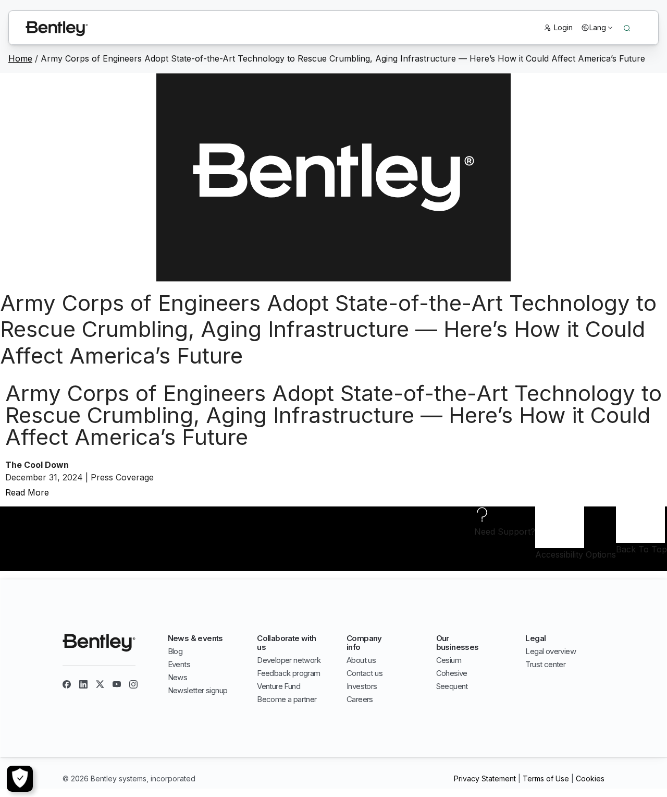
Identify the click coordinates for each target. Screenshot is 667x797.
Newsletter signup (198, 690)
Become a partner (286, 699)
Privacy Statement (485, 778)
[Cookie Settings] (20, 779)
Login (563, 27)
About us (361, 660)
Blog (175, 651)
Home (20, 58)
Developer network (288, 660)
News (178, 677)
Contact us (364, 673)
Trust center (545, 664)
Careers (360, 699)
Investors (362, 686)
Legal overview (550, 651)
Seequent (452, 686)
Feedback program (288, 673)
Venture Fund (278, 686)
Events (179, 664)
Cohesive (451, 673)
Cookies (590, 778)
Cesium (448, 660)
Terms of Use (546, 778)
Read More (27, 492)
